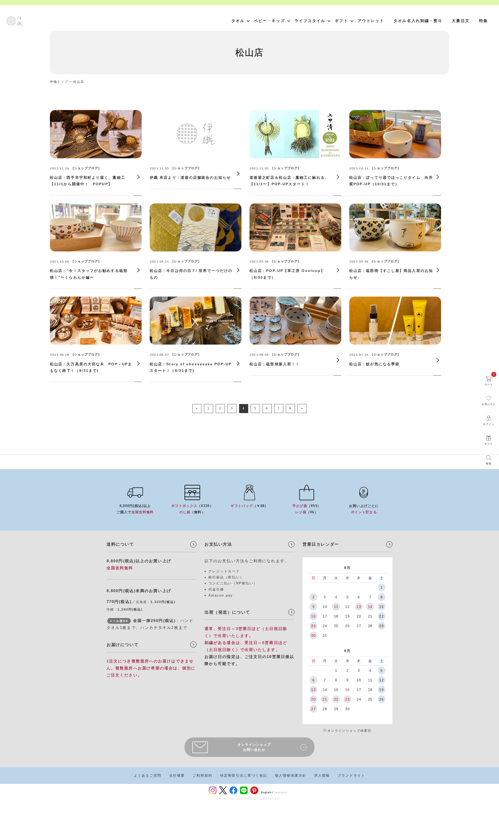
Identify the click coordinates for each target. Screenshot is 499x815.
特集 (483, 20)
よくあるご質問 (147, 775)
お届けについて (123, 644)
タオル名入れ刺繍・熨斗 (417, 20)
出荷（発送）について (227, 612)
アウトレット (371, 20)
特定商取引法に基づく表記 (243, 775)
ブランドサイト (351, 775)
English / (267, 792)
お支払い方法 (218, 544)
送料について (120, 544)
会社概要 (177, 775)
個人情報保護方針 (290, 775)
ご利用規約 (202, 775)
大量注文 (460, 20)
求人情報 (322, 775)
